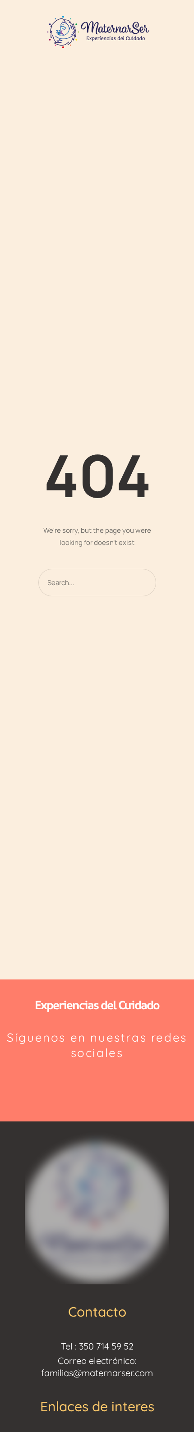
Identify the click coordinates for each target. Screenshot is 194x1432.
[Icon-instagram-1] (75, 1083)
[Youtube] (118, 1083)
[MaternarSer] (97, 31)
